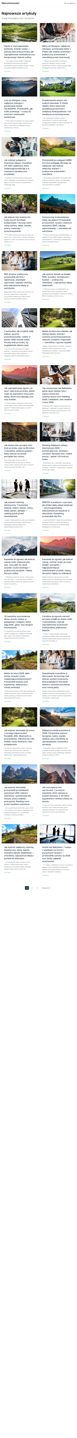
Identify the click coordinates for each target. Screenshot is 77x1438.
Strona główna (69, 3)
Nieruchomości (10, 3)
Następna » (46, 888)
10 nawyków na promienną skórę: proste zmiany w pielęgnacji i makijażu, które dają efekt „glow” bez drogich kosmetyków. (18, 622)
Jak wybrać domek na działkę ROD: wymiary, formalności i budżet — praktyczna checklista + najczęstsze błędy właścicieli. (57, 280)
